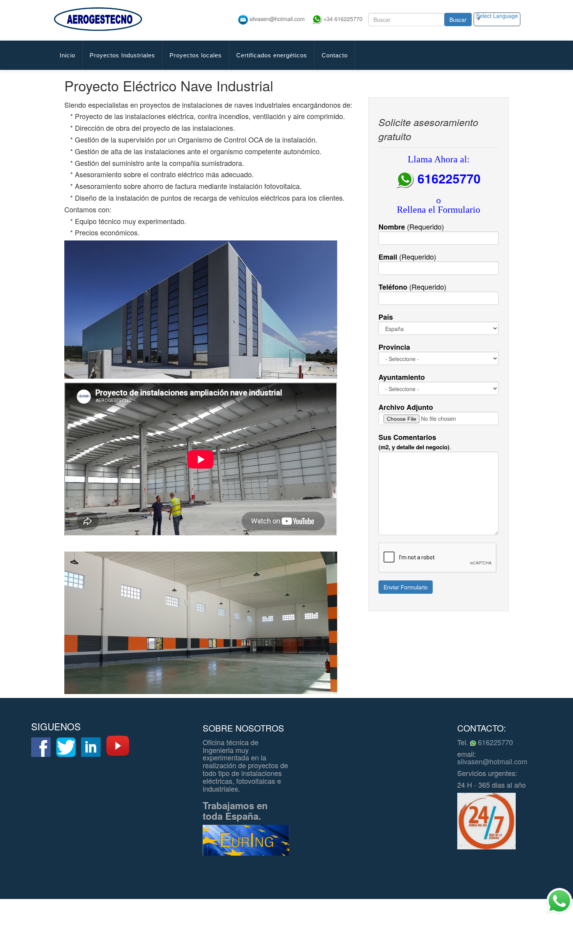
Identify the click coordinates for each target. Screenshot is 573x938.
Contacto (335, 55)
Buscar (458, 19)
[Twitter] (66, 747)
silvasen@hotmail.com (492, 761)
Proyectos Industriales (122, 55)
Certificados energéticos (271, 55)
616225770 (494, 742)
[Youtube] (117, 746)
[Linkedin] (91, 747)
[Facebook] (41, 747)
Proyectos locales (196, 55)
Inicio (67, 55)
